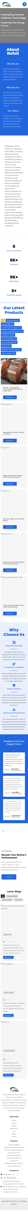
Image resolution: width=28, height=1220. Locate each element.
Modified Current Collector (11, 350)
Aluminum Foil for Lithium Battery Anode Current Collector (14, 563)
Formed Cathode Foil (9, 342)
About (14, 1123)
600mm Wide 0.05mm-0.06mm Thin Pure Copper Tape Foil (12, 476)
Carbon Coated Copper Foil (11, 328)
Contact (14, 1136)
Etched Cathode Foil (9, 339)
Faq (14, 1131)
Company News (12, 896)
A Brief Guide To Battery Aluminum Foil (10, 939)
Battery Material (7, 324)
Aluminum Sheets (13, 320)
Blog (14, 1134)
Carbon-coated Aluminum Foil (12, 331)
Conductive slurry (8, 335)
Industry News (7, 900)
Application (14, 1128)
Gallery (14, 1126)
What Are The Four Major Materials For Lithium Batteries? (13, 997)
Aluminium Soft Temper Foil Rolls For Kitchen (13, 433)
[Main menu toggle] (25, 4)
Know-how (18, 900)
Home (14, 1120)
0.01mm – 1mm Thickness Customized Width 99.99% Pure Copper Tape (13, 389)
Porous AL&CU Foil (8, 353)
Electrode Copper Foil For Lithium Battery (13, 519)
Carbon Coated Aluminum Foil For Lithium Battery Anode (13, 606)
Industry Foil (6, 346)
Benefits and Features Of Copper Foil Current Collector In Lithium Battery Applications (13, 1055)
